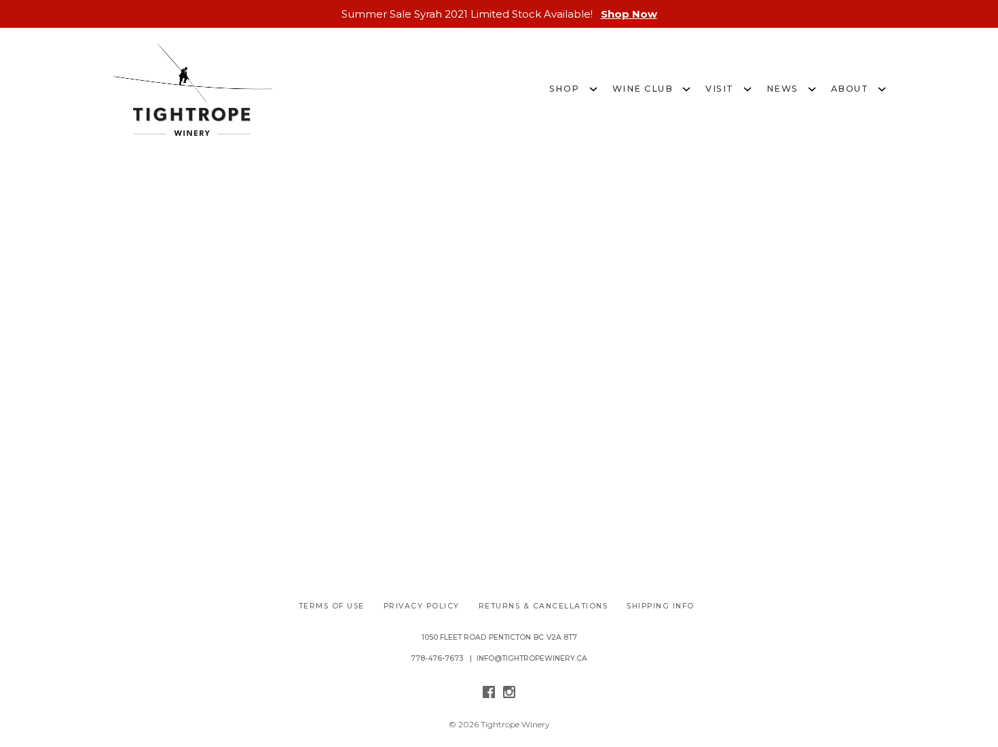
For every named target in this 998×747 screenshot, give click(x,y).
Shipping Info (661, 606)
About (850, 89)
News (782, 89)
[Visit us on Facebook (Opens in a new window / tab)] (489, 694)
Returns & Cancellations (543, 606)
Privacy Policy (422, 606)
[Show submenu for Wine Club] (686, 88)
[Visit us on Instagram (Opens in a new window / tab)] (509, 694)
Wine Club (642, 89)
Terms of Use (332, 606)
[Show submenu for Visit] (747, 88)
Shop (564, 89)
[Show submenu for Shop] (593, 88)
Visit (719, 89)
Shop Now (629, 13)
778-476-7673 (437, 658)
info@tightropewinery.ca (532, 658)
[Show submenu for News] (812, 88)
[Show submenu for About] (882, 88)
